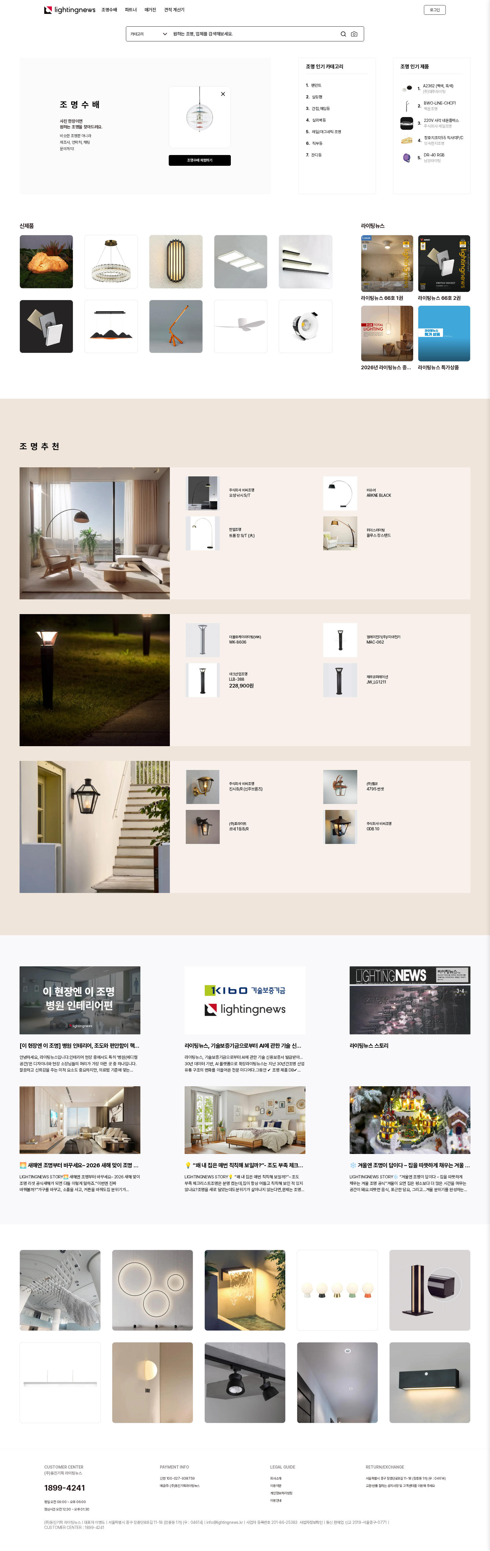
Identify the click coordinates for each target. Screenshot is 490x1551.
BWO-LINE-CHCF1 (440, 103)
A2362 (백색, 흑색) (438, 86)
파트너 (131, 9)
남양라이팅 (432, 160)
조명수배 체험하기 (199, 160)
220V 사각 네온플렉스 (441, 120)
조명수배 (109, 9)
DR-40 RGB (434, 155)
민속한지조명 (434, 143)
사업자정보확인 (311, 1522)
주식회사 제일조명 (437, 126)
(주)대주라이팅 (434, 91)
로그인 (435, 10)
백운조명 (430, 109)
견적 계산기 (174, 9)
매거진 (150, 9)
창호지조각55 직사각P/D (443, 137)
